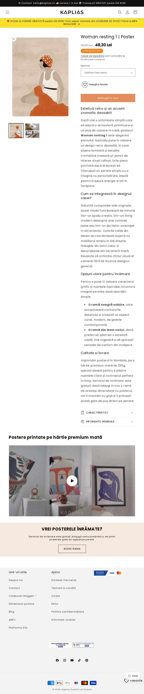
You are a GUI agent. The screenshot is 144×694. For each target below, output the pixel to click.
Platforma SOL (18, 627)
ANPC (12, 620)
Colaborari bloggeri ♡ (23, 596)
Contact (14, 588)
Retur (54, 604)
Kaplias (65, 689)
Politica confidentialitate (67, 611)
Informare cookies (63, 620)
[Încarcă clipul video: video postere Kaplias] (72, 480)
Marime (85, 65)
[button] (7, 12)
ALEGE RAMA (72, 548)
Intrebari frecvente (64, 580)
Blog (11, 611)
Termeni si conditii (63, 588)
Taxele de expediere (92, 55)
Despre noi (16, 580)
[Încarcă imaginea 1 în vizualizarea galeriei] (16, 130)
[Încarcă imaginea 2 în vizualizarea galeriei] (32, 130)
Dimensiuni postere (21, 604)
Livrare (55, 596)
